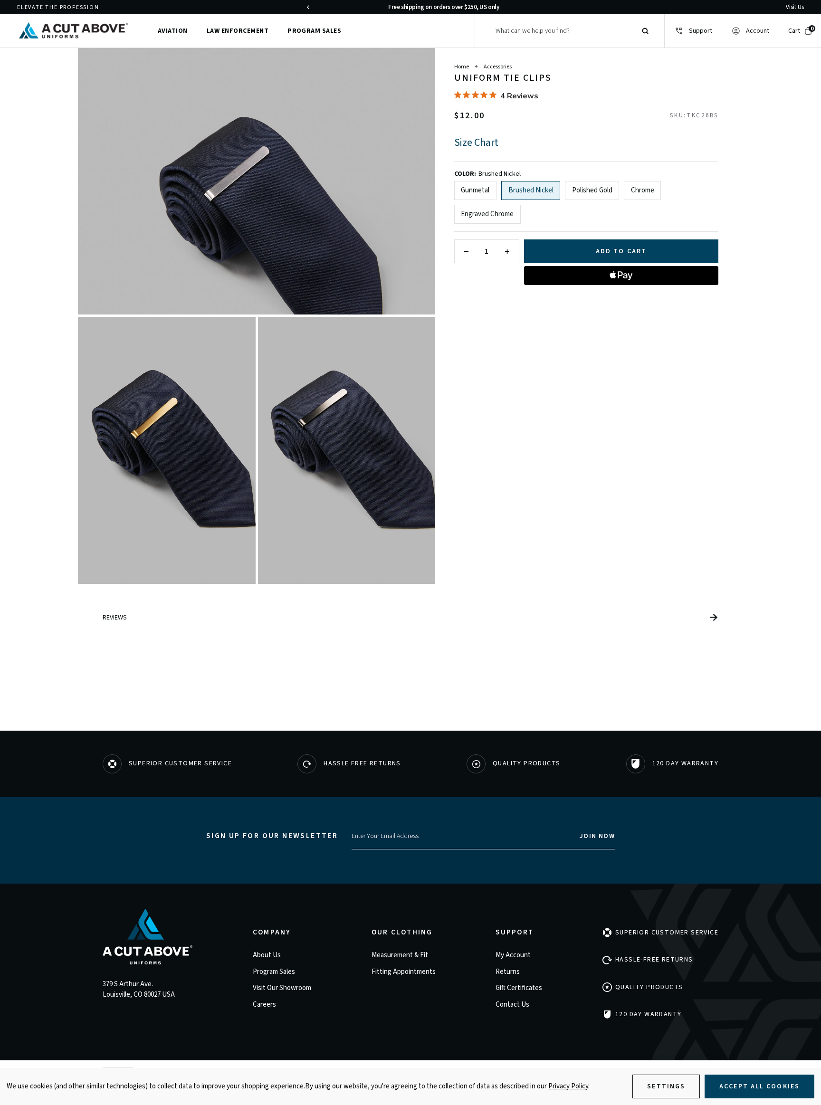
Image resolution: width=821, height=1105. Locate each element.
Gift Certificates (519, 988)
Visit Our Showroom (282, 988)
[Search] (645, 31)
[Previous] (308, 7)
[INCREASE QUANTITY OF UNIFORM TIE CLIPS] (507, 251)
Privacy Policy (568, 1086)
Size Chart (476, 142)
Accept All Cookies (759, 1086)
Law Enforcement (237, 31)
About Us (267, 955)
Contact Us (512, 1005)
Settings (666, 1086)
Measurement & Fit (400, 955)
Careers (264, 1005)
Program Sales (314, 31)
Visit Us (795, 7)
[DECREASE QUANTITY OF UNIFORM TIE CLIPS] (466, 251)
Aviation (173, 31)
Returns (508, 972)
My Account (513, 955)
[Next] (579, 7)
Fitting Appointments (404, 972)
